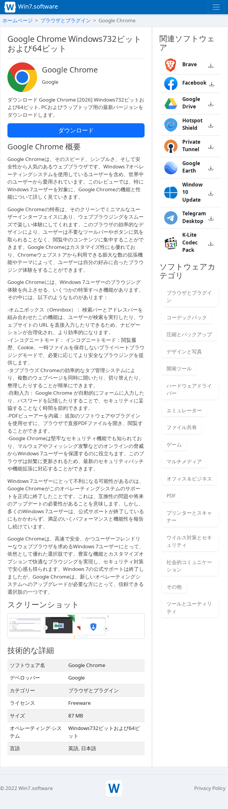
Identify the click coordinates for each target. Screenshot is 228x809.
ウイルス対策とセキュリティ (189, 541)
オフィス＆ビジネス (189, 478)
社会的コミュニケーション (189, 566)
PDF (171, 495)
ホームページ (17, 20)
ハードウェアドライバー (189, 389)
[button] (211, 65)
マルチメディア (184, 461)
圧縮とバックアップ (189, 334)
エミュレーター (184, 410)
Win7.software (37, 6)
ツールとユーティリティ (189, 607)
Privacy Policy (210, 788)
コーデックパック (187, 317)
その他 (174, 586)
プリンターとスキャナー (189, 516)
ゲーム (174, 444)
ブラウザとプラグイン (65, 20)
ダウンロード (76, 130)
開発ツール (179, 368)
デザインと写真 (184, 351)
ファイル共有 (182, 427)
